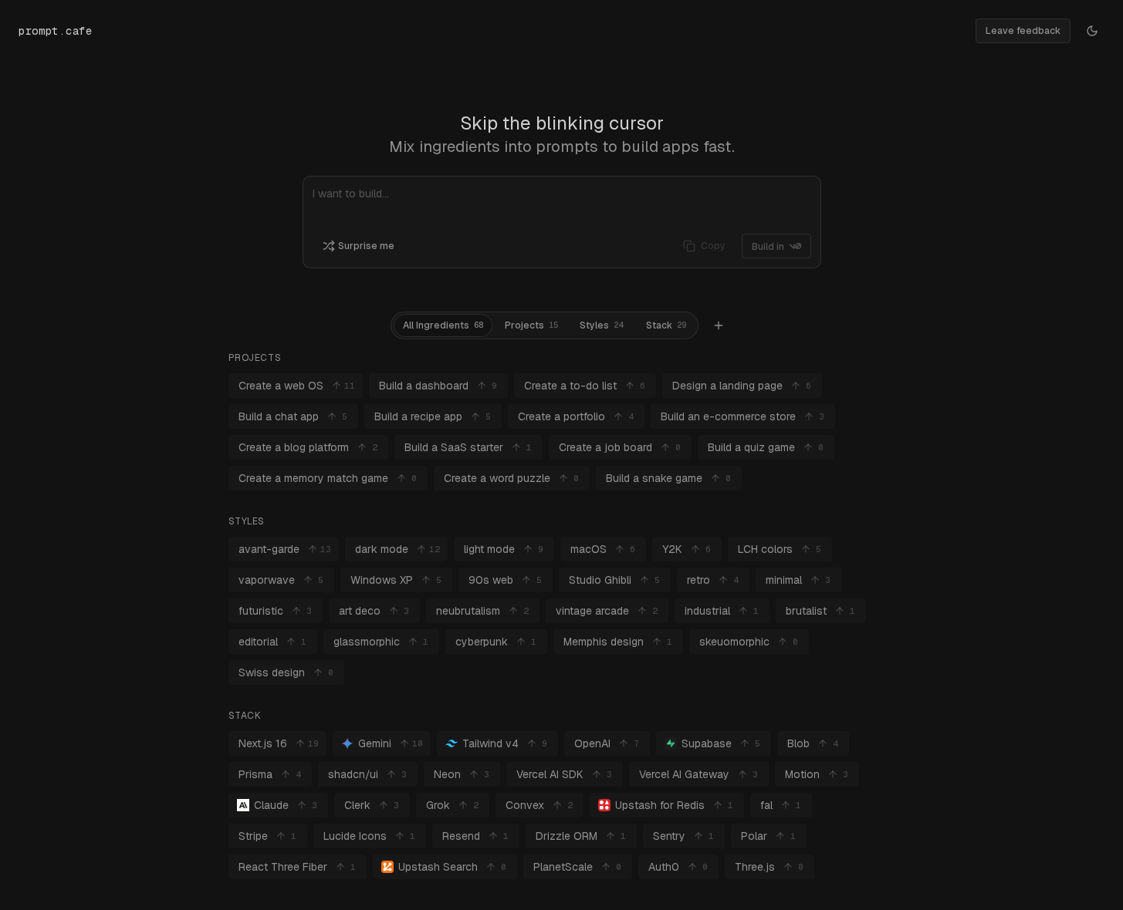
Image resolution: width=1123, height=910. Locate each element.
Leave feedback (1023, 31)
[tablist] (544, 325)
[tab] (443, 325)
